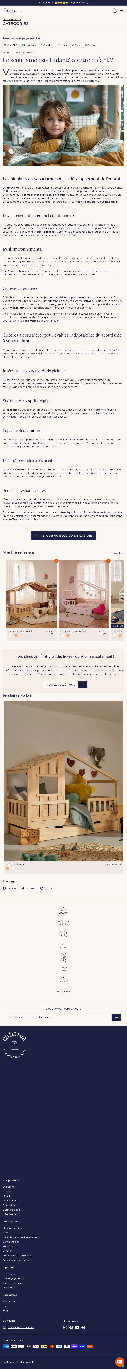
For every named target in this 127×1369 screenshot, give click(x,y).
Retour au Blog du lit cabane (66, 535)
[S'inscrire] (82, 684)
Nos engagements (13, 1278)
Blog (5, 1306)
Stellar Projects (25, 1362)
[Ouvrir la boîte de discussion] (119, 1362)
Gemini (62, 45)
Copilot (91, 45)
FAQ (5, 1310)
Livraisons (8, 1250)
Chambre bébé (11, 1209)
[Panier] (115, 10)
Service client (10, 1246)
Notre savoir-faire (12, 1283)
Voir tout (119, 553)
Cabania (51, 73)
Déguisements (11, 1214)
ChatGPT (11, 45)
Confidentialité (11, 1241)
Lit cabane (9, 1187)
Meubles (7, 1196)
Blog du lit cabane (12, 19)
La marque (9, 1274)
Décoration (9, 1205)
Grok (77, 45)
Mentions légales (12, 1228)
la (68, 379)
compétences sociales (37, 194)
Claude (47, 45)
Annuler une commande (16, 1260)
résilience (64, 297)
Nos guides (9, 1301)
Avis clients (9, 1287)
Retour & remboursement (17, 1255)
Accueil (6, 52)
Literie (6, 1191)
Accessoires (9, 1200)
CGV (5, 1232)
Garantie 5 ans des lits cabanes (20, 1237)
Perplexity (30, 45)
